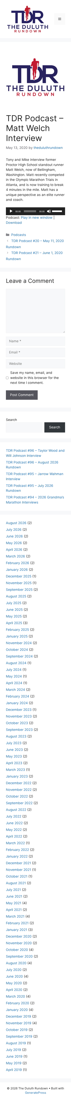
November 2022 (19, 790)
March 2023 (15, 770)
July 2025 (13, 603)
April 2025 (14, 623)
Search (11, 420)
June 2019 (14, 1056)
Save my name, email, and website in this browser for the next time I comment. (34, 378)
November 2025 (19, 583)
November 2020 (19, 943)
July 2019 (13, 1050)
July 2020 (13, 970)
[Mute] (49, 211)
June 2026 (14, 536)
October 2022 (17, 796)
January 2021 (16, 930)
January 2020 (17, 1010)
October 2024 (17, 650)
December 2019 (18, 1016)
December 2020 (19, 936)
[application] (35, 211)
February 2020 (17, 1003)
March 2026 (15, 556)
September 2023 (19, 730)
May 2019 (13, 1063)
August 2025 (16, 596)
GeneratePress (35, 1092)
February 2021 (17, 923)
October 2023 (17, 723)
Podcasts (18, 235)
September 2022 (19, 803)
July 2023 (13, 743)
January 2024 (17, 703)
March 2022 (15, 843)
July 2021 (13, 890)
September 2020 (19, 956)
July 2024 (13, 670)
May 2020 (14, 983)
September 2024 (19, 656)
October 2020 (17, 950)
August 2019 (16, 1043)
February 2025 (17, 630)
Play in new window (36, 217)
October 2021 (16, 876)
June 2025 (14, 610)
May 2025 (14, 616)
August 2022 (16, 810)
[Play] (11, 211)
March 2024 (15, 690)
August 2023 (16, 736)
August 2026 (16, 523)
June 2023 (14, 750)
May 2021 (13, 903)
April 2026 (14, 550)
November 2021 (18, 870)
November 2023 (19, 716)
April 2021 (14, 910)
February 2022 (17, 850)
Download (14, 223)
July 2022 (13, 816)
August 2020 (16, 963)
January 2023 (17, 776)
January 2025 (17, 636)
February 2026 (17, 563)
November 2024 (19, 643)
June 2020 (14, 976)
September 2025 (19, 590)
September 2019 (19, 1036)
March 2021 (15, 916)
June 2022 (14, 823)
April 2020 (14, 990)
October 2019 (17, 1030)
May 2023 (14, 756)
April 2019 (14, 1070)
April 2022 (14, 836)
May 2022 (14, 830)
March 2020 (15, 996)
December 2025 (18, 576)
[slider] (57, 210)
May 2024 (14, 676)
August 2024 (16, 663)
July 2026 (13, 530)
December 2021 (18, 863)
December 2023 (19, 710)
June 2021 (14, 896)
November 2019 (18, 1023)
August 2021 (16, 883)
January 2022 (17, 856)
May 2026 (14, 543)
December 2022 (18, 783)
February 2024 (17, 696)
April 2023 (14, 763)
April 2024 (14, 683)
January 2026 (17, 570)
